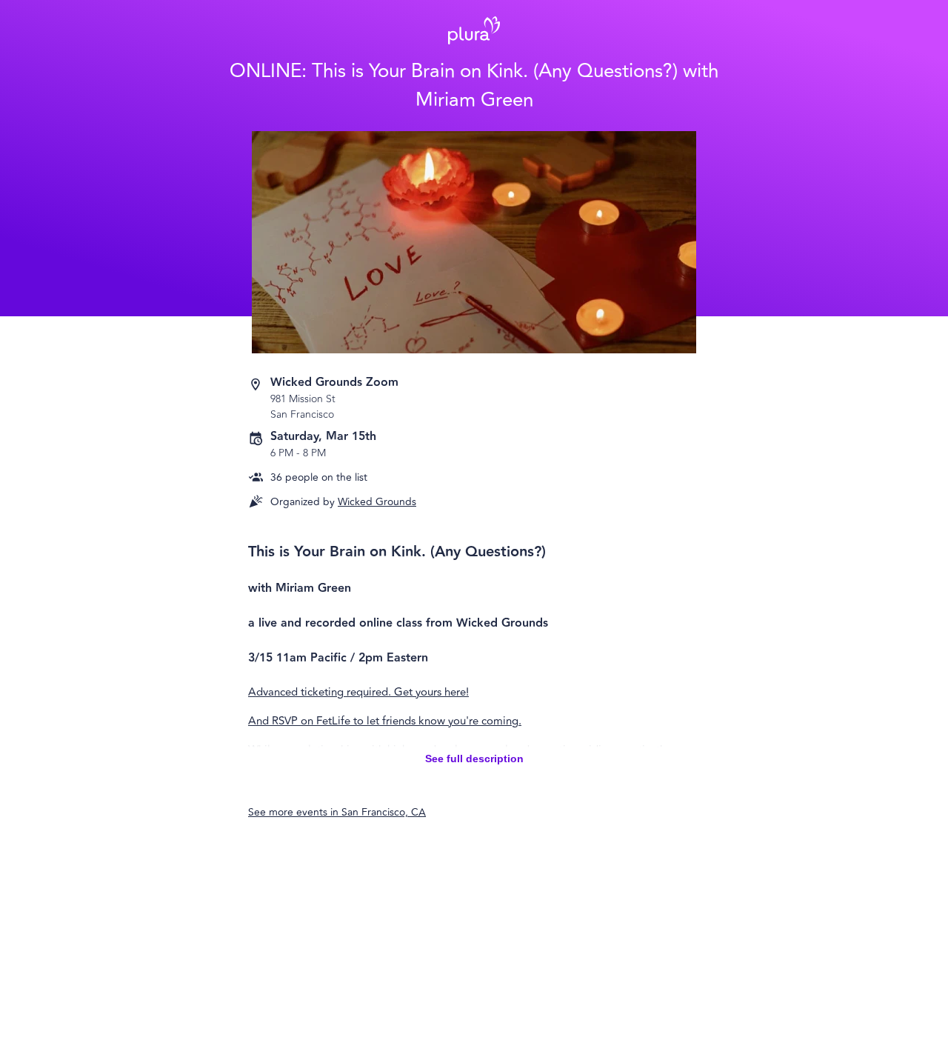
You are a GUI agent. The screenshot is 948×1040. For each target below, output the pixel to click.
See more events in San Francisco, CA (337, 812)
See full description (474, 758)
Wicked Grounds (377, 502)
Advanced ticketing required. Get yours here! (358, 692)
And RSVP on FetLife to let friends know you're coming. (384, 721)
